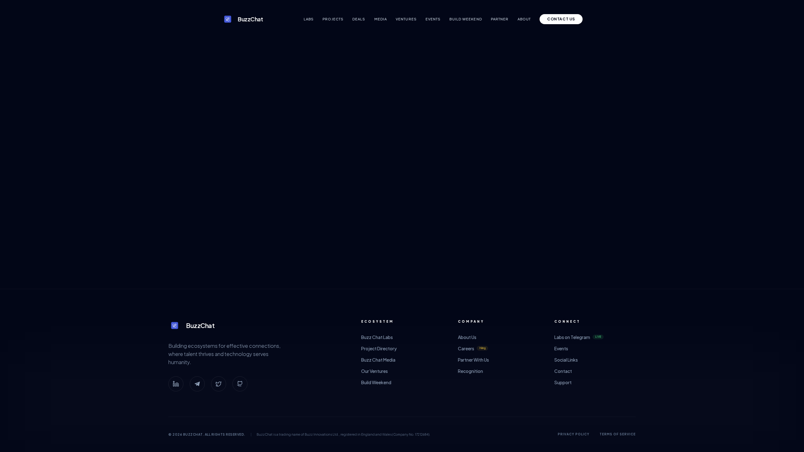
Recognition (470, 371)
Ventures (406, 19)
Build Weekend (465, 19)
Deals (359, 19)
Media (380, 19)
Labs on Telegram (577, 337)
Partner (500, 19)
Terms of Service (618, 434)
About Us (467, 337)
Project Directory (379, 348)
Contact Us (561, 19)
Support (563, 382)
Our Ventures (374, 371)
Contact (563, 371)
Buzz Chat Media (378, 360)
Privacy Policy (573, 434)
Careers (472, 348)
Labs (309, 19)
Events (433, 19)
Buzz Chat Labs (377, 337)
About (524, 19)
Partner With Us (473, 360)
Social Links (566, 360)
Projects (333, 19)
